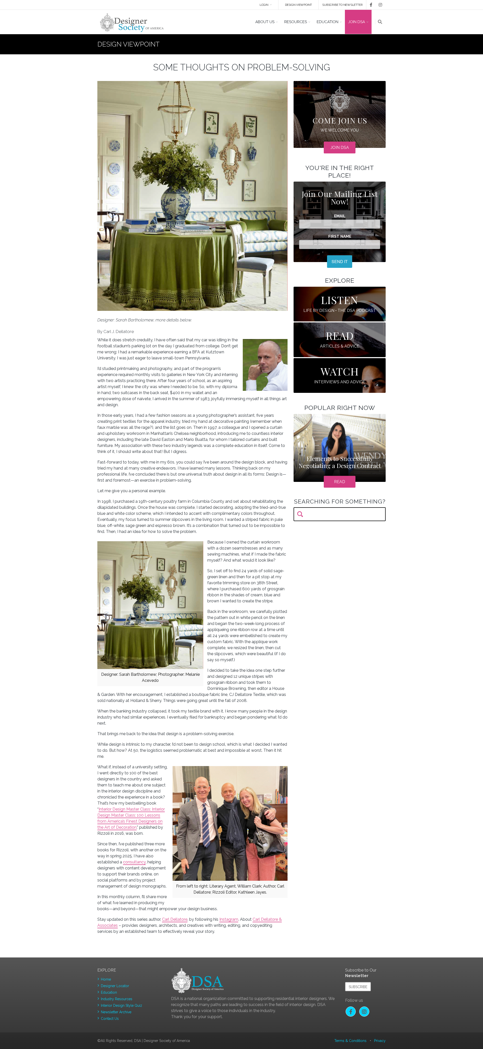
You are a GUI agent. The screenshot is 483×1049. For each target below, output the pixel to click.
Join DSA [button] (356, 22)
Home (106, 979)
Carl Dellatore (174, 919)
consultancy (134, 862)
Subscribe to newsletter (342, 5)
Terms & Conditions (350, 1041)
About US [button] (264, 22)
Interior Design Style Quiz (121, 1005)
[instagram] (379, 5)
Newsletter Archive (116, 1012)
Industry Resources (116, 999)
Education (109, 992)
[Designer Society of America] (132, 22)
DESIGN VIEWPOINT (298, 5)
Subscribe (358, 987)
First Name (339, 236)
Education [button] (327, 22)
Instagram (228, 919)
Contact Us (110, 1019)
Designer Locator (115, 986)
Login (264, 5)
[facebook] (369, 5)
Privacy (380, 1041)
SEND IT (340, 261)
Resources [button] (295, 22)
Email (339, 216)
